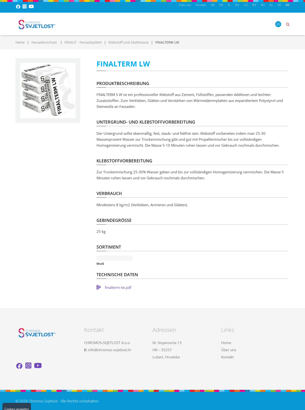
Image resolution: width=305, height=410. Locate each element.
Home (20, 42)
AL (271, 5)
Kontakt (201, 5)
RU (254, 5)
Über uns (185, 5)
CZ (246, 5)
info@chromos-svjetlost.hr (109, 349)
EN (221, 5)
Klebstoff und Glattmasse (128, 42)
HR (212, 5)
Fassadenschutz (44, 42)
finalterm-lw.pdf (118, 287)
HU (237, 5)
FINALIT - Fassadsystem (83, 42)
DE (288, 5)
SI (229, 5)
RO (263, 5)
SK (279, 5)
